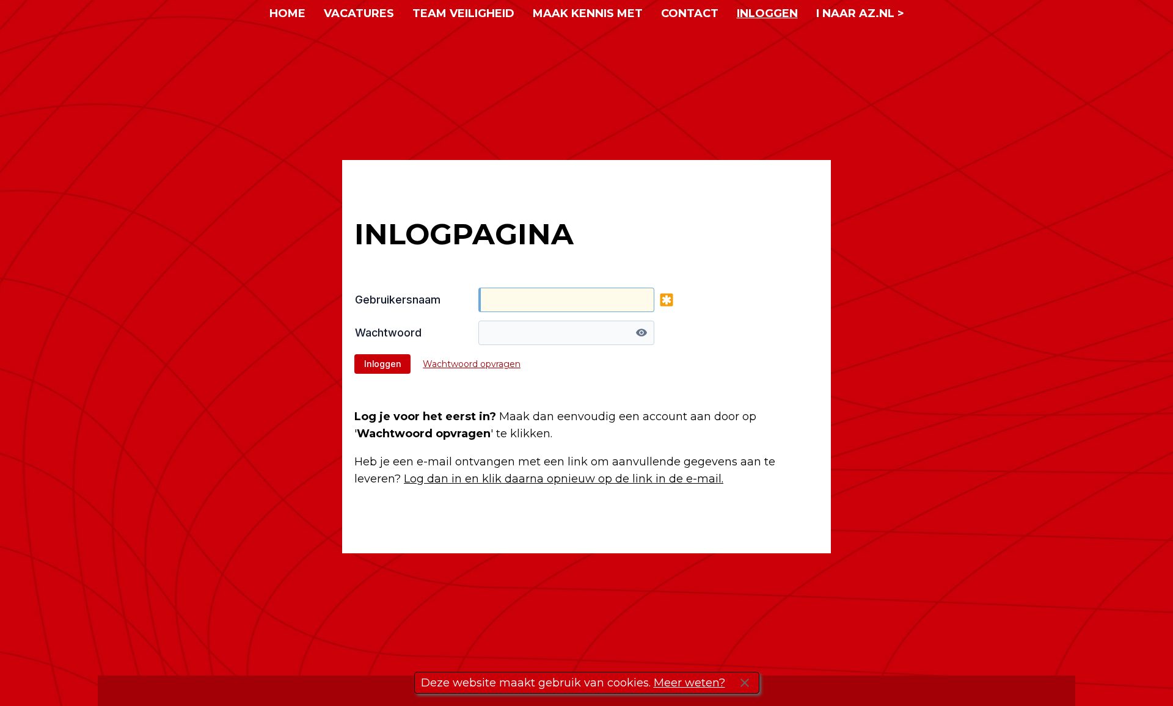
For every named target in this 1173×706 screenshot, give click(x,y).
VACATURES (359, 13)
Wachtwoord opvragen (472, 363)
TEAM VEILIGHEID (463, 13)
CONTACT (689, 13)
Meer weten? (689, 683)
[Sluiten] (744, 682)
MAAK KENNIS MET (588, 13)
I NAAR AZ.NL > (860, 13)
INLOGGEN (767, 13)
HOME (287, 13)
